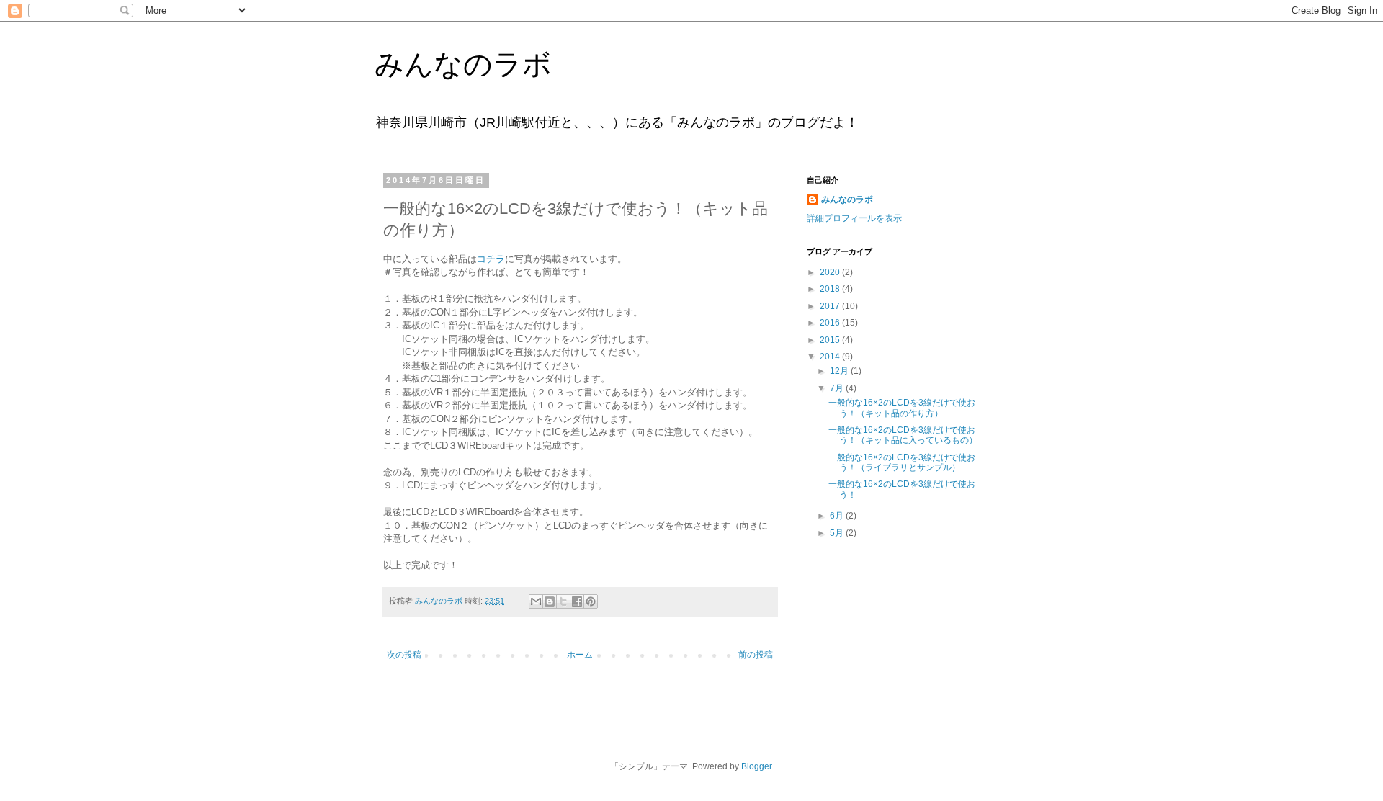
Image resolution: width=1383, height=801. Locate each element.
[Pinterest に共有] (590, 601)
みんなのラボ (463, 64)
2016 (831, 323)
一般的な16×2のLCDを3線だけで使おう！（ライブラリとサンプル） (901, 462)
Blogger (756, 766)
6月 (838, 516)
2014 (831, 357)
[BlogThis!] (549, 601)
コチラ (491, 259)
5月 (838, 533)
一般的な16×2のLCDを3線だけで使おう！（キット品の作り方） (901, 408)
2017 (831, 306)
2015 (831, 340)
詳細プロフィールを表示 (854, 218)
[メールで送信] (536, 601)
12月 (840, 371)
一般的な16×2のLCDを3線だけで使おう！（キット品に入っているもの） (902, 435)
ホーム (580, 655)
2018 (831, 289)
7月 (838, 388)
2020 (831, 272)
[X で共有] (563, 601)
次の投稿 (404, 655)
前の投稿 (755, 655)
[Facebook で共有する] (577, 601)
